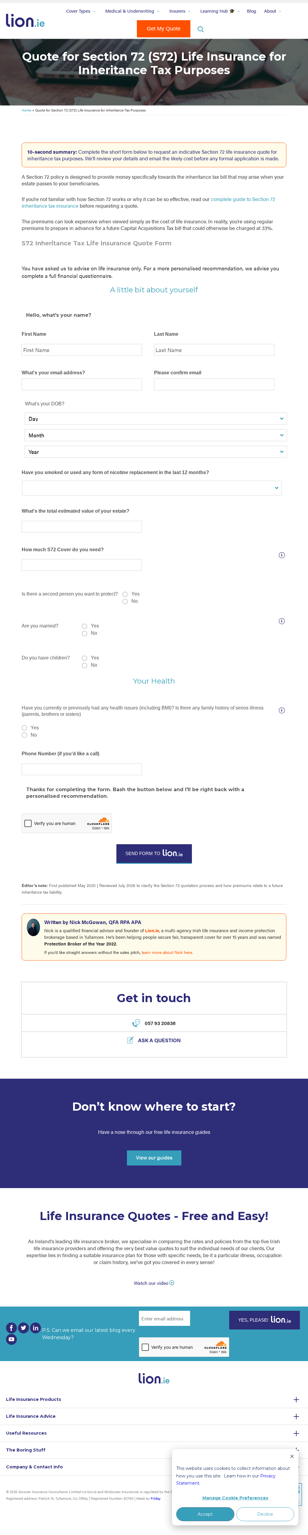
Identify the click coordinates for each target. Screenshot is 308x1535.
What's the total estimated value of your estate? (75, 511)
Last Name (166, 334)
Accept (205, 1514)
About (270, 11)
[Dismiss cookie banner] (292, 1457)
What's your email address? (53, 372)
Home (26, 110)
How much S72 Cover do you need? (63, 549)
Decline (265, 1514)
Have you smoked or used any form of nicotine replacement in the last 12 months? (115, 472)
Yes (135, 593)
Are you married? (40, 625)
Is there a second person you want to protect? (70, 593)
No (134, 601)
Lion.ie (152, 930)
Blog (251, 11)
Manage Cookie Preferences (235, 1498)
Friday (156, 1498)
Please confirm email (177, 372)
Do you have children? (46, 657)
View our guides (154, 1157)
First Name (34, 334)
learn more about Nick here (167, 952)
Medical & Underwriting (129, 11)
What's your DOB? (44, 403)
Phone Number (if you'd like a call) (60, 753)
